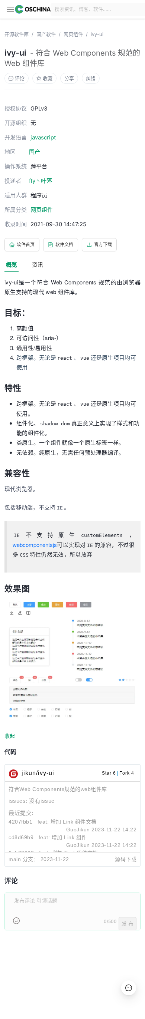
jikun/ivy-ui (38, 773)
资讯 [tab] (37, 264)
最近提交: (21, 813)
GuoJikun (78, 829)
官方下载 (103, 244)
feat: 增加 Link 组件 (63, 837)
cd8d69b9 (21, 837)
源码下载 (125, 859)
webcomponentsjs (35, 544)
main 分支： (24, 859)
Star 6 (109, 773)
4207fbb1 (20, 822)
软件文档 (64, 244)
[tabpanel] (72, 608)
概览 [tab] (11, 264)
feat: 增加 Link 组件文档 (67, 822)
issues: (19, 801)
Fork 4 (126, 773)
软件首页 (26, 244)
